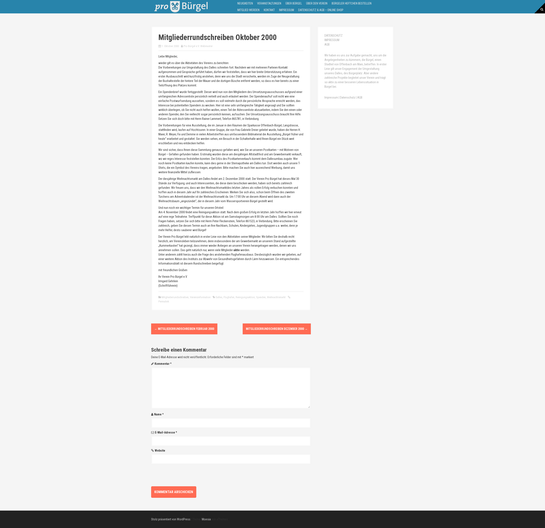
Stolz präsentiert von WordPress (170, 519)
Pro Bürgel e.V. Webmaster (198, 46)
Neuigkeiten (245, 3)
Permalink (163, 301)
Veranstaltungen (269, 3)
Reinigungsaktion (245, 297)
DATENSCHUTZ (333, 35)
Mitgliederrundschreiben (175, 297)
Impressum (286, 10)
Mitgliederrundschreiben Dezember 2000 (277, 329)
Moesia (206, 519)
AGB (327, 44)
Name (159, 414)
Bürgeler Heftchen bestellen (351, 3)
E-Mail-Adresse (166, 432)
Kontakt (269, 10)
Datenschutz (347, 97)
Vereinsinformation (200, 297)
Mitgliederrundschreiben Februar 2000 (184, 329)
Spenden (261, 297)
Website (160, 450)
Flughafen (229, 297)
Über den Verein (316, 3)
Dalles (219, 297)
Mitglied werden (248, 10)
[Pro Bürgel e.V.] (181, 6)
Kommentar (163, 363)
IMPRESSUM (331, 40)
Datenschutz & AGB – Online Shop (320, 10)
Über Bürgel (293, 3)
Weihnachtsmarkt (276, 297)
